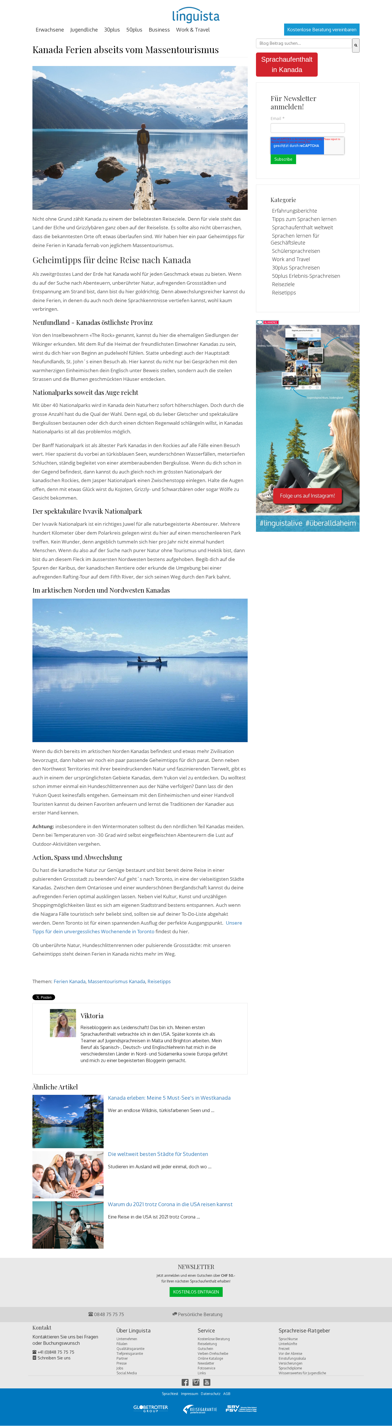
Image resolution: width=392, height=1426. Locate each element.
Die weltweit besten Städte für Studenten (158, 1154)
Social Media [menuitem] (127, 1373)
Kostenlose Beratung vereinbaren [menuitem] (321, 29)
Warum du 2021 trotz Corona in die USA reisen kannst (170, 1204)
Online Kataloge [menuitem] (210, 1358)
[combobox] (304, 43)
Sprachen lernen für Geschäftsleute (295, 239)
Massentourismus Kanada (116, 981)
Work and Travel (291, 259)
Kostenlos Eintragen (196, 1291)
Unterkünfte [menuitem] (288, 1344)
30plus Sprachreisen (296, 267)
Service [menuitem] (206, 1331)
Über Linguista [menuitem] (134, 1331)
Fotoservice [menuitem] (206, 1368)
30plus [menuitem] (112, 29)
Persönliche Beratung (199, 1314)
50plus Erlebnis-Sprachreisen (306, 275)
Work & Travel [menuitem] (193, 29)
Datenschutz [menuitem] (210, 1394)
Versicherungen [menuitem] (290, 1363)
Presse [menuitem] (122, 1363)
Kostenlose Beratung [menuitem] (214, 1339)
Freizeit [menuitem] (284, 1349)
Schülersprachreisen (296, 250)
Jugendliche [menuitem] (84, 29)
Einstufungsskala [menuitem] (292, 1358)
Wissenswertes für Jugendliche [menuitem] (302, 1373)
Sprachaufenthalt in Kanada (287, 64)
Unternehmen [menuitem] (127, 1339)
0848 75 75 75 (108, 1314)
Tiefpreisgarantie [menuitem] (130, 1353)
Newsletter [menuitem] (206, 1363)
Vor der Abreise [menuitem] (290, 1353)
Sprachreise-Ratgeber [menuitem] (304, 1331)
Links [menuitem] (202, 1373)
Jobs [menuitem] (120, 1368)
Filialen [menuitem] (122, 1344)
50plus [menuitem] (134, 29)
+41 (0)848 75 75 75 (55, 1352)
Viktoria (92, 1015)
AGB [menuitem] (226, 1394)
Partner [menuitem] (122, 1358)
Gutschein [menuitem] (205, 1349)
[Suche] (356, 45)
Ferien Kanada (70, 981)
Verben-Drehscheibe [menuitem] (213, 1353)
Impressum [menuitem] (189, 1394)
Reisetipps (159, 981)
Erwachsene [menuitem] (50, 29)
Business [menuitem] (159, 29)
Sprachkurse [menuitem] (288, 1339)
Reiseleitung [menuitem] (207, 1344)
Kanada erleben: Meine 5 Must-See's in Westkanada (169, 1098)
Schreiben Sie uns (53, 1357)
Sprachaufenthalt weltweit (302, 227)
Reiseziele (283, 284)
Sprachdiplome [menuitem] (290, 1368)
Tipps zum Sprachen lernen (304, 219)
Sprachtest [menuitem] (170, 1394)
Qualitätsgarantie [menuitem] (130, 1349)
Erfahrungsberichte (294, 210)
